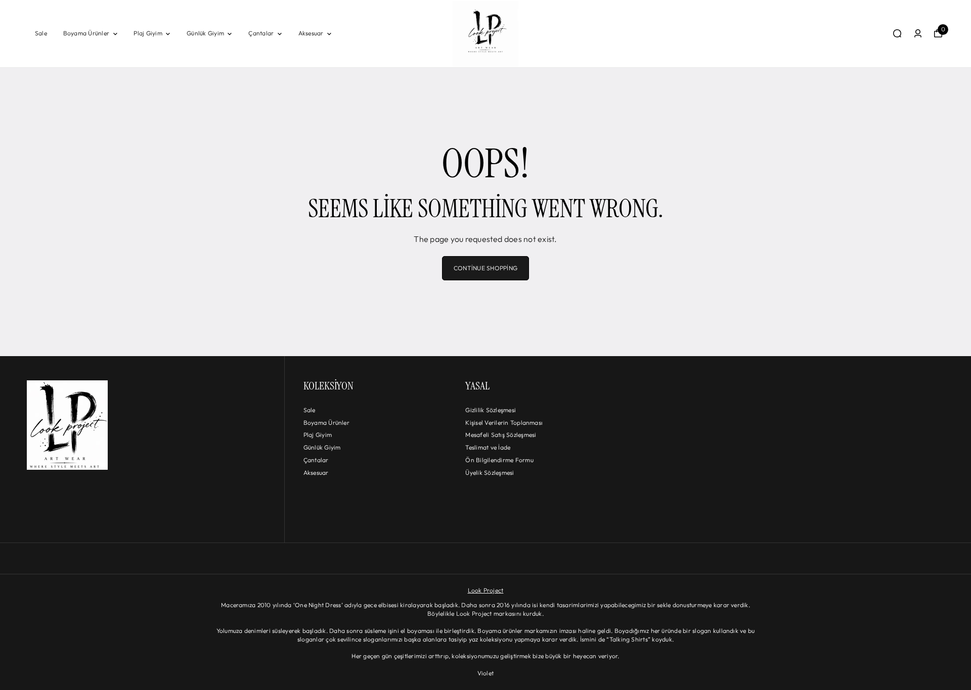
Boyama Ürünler (86, 33)
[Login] (917, 33)
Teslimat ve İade (487, 447)
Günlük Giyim (205, 33)
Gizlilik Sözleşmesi (490, 410)
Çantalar (261, 33)
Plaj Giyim (148, 33)
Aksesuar (311, 33)
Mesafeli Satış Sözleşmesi (500, 434)
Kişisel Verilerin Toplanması (504, 422)
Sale (41, 33)
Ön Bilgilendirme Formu (499, 460)
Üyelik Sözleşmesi (489, 472)
